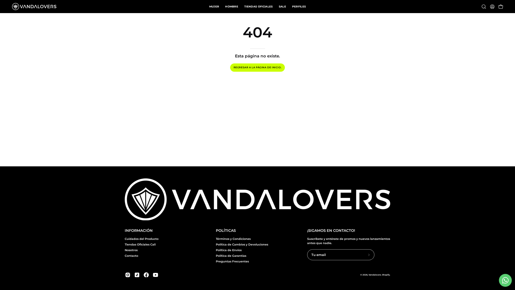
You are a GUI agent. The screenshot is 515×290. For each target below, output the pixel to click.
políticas (226, 230)
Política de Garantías (231, 256)
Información (139, 230)
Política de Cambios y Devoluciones (242, 244)
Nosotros (131, 250)
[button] (484, 6)
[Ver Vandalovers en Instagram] (128, 275)
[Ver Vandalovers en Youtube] (155, 275)
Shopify (386, 274)
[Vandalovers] (34, 6)
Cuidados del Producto (142, 238)
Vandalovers (375, 274)
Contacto (131, 256)
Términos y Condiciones (233, 238)
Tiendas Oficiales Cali (140, 244)
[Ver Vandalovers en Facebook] (146, 275)
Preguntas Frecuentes (232, 261)
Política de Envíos (229, 250)
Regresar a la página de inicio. (258, 67)
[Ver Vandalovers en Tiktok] (137, 275)
